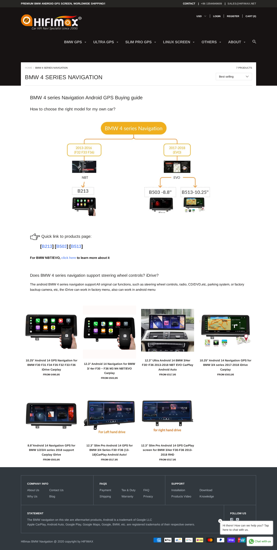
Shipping (105, 496)
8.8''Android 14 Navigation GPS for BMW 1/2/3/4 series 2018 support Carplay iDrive (51, 450)
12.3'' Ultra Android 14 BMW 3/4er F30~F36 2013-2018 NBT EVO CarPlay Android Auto (167, 365)
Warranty (127, 496)
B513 (76, 246)
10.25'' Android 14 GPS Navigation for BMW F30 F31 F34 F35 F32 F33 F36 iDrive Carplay (51, 365)
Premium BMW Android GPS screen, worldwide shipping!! (63, 3)
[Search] (254, 43)
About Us (33, 490)
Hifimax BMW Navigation (37, 541)
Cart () (251, 16)
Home (28, 67)
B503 (61, 246)
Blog (52, 496)
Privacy (148, 496)
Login (217, 16)
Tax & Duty (128, 490)
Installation (178, 490)
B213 (47, 246)
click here (68, 257)
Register (233, 16)
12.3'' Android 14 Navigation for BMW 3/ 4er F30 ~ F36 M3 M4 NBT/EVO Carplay (109, 368)
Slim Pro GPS (139, 42)
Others (210, 42)
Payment (105, 490)
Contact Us (56, 490)
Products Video (181, 496)
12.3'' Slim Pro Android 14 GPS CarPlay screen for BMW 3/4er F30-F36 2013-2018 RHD (167, 450)
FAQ (146, 490)
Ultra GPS (104, 42)
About (235, 42)
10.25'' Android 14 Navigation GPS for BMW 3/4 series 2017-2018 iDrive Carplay (225, 365)
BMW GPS (73, 42)
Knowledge (207, 496)
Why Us (32, 496)
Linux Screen (177, 42)
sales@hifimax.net (242, 3)
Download (206, 490)
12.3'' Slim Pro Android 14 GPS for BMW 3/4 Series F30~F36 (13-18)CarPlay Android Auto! (109, 450)
